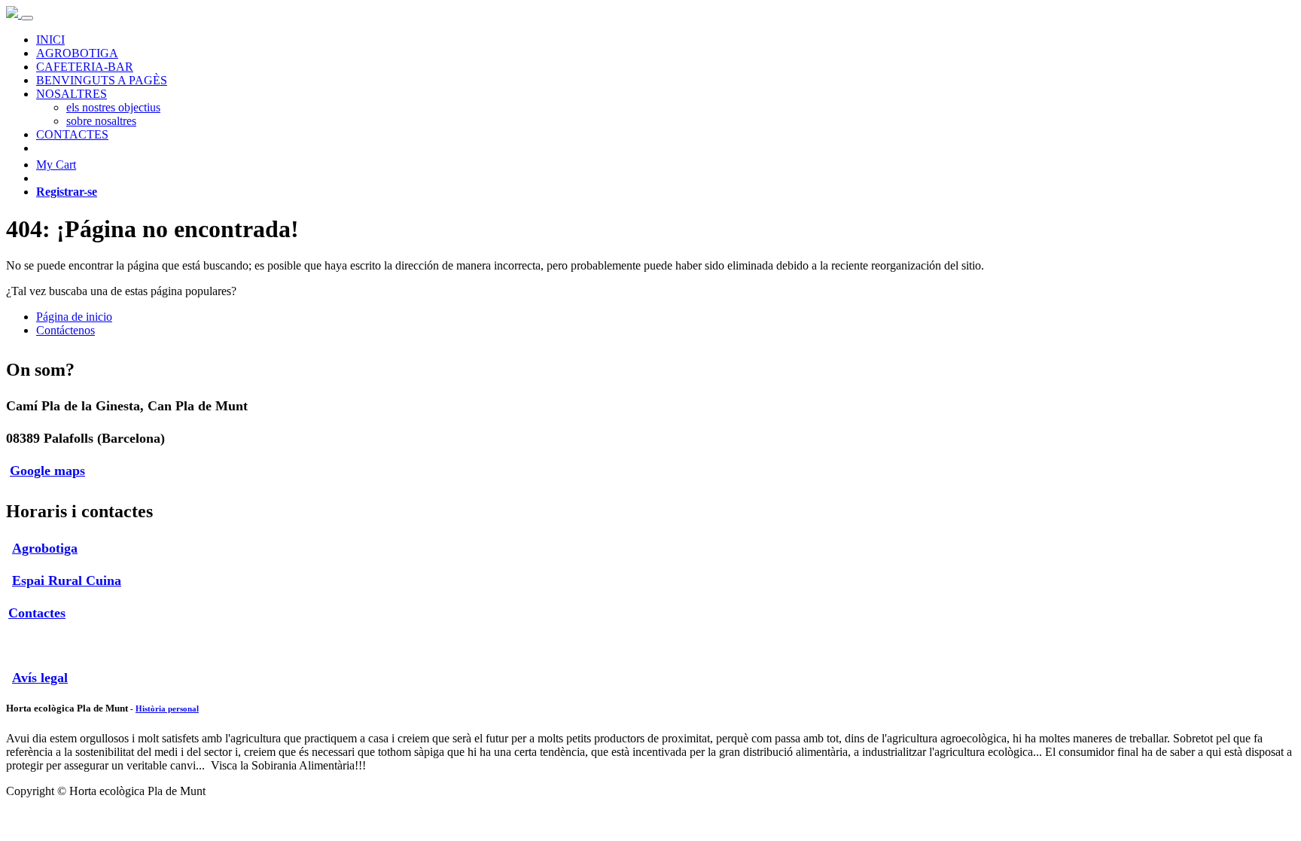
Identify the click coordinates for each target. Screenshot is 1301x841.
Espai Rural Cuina (66, 580)
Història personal (167, 708)
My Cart (56, 164)
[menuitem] (50, 39)
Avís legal (40, 677)
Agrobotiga (45, 548)
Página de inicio (74, 316)
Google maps (47, 470)
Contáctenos (65, 330)
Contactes (37, 612)
